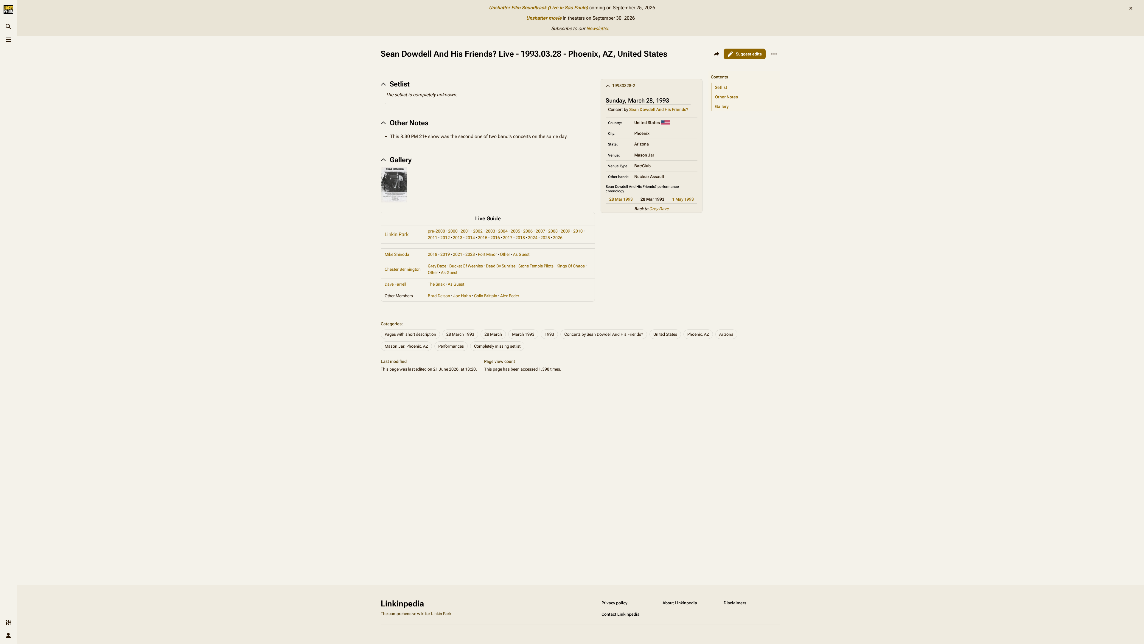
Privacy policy (614, 602)
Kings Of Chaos (571, 266)
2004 (503, 231)
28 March (493, 334)
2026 (557, 237)
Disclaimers (735, 602)
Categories (391, 323)
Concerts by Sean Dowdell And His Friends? (603, 334)
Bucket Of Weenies (466, 266)
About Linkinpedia (680, 602)
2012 (445, 237)
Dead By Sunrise (500, 266)
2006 (528, 231)
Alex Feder (509, 295)
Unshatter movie (544, 18)
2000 (453, 231)
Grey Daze (659, 208)
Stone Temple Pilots (536, 266)
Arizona (726, 334)
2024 (532, 237)
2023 (470, 254)
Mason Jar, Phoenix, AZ (406, 346)
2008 (553, 231)
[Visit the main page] (8, 10)
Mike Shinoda (397, 254)
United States (665, 334)
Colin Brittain (485, 295)
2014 (470, 237)
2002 (478, 231)
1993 (549, 334)
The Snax (436, 284)
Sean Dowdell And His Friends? (658, 109)
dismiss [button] (1130, 8)
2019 (445, 254)
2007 (540, 231)
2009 (565, 231)
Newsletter (597, 28)
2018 (520, 237)
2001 (465, 231)
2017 (507, 237)
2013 (457, 237)
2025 (545, 237)
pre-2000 (436, 231)
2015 (482, 237)
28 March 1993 (460, 334)
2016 (495, 237)
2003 (490, 231)
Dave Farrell (395, 284)
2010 (578, 231)
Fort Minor (487, 254)
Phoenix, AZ (698, 334)
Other (505, 254)
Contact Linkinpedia (620, 614)
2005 (515, 231)
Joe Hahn (462, 295)
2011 (432, 237)
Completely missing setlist (497, 346)
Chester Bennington (403, 269)
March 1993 (523, 334)
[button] (745, 87)
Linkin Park (396, 234)
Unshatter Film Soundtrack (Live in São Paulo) (538, 7)
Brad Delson (439, 295)
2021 (457, 254)
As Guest (521, 254)
